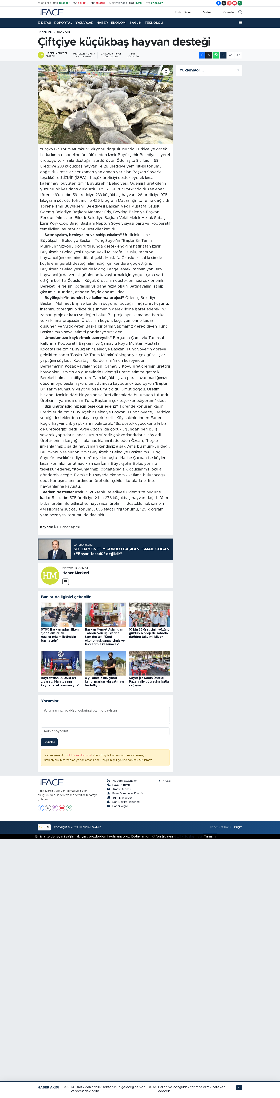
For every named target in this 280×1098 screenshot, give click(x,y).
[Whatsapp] (69, 808)
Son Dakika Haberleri (126, 802)
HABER (102, 22)
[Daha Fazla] (223, 55)
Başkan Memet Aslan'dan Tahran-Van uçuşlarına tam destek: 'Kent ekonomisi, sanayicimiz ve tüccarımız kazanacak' (105, 637)
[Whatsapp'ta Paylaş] (216, 55)
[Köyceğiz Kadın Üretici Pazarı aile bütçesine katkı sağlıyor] (149, 663)
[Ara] (240, 12)
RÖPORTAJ (63, 22)
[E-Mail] (65, 582)
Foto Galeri (183, 12)
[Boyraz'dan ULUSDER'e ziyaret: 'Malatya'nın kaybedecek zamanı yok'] (61, 663)
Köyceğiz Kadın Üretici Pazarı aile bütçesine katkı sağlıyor (149, 681)
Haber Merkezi (75, 573)
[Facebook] (41, 808)
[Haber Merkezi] (50, 575)
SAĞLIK (135, 22)
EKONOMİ (118, 22)
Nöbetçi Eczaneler (124, 780)
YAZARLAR (84, 22)
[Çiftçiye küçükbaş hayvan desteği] (105, 104)
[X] (48, 808)
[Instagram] (55, 808)
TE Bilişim (236, 827)
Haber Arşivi (120, 806)
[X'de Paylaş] (208, 55)
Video (207, 12)
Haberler (45, 32)
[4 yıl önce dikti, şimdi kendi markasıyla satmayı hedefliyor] (105, 663)
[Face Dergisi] (52, 12)
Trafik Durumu (121, 789)
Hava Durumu (121, 785)
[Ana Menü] (240, 22)
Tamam (210, 836)
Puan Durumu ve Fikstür (127, 793)
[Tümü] (237, 70)
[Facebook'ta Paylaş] (202, 55)
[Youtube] (62, 808)
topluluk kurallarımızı (78, 755)
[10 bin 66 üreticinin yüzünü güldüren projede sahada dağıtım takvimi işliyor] (149, 614)
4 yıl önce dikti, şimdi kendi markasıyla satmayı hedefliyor (104, 681)
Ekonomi (63, 32)
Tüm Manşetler (122, 797)
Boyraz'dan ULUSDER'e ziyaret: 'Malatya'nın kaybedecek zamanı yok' (60, 681)
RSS (46, 827)
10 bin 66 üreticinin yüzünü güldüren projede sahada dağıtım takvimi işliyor (149, 633)
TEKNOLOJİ (154, 22)
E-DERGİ (44, 22)
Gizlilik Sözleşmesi (188, 836)
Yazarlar (229, 12)
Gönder (49, 742)
